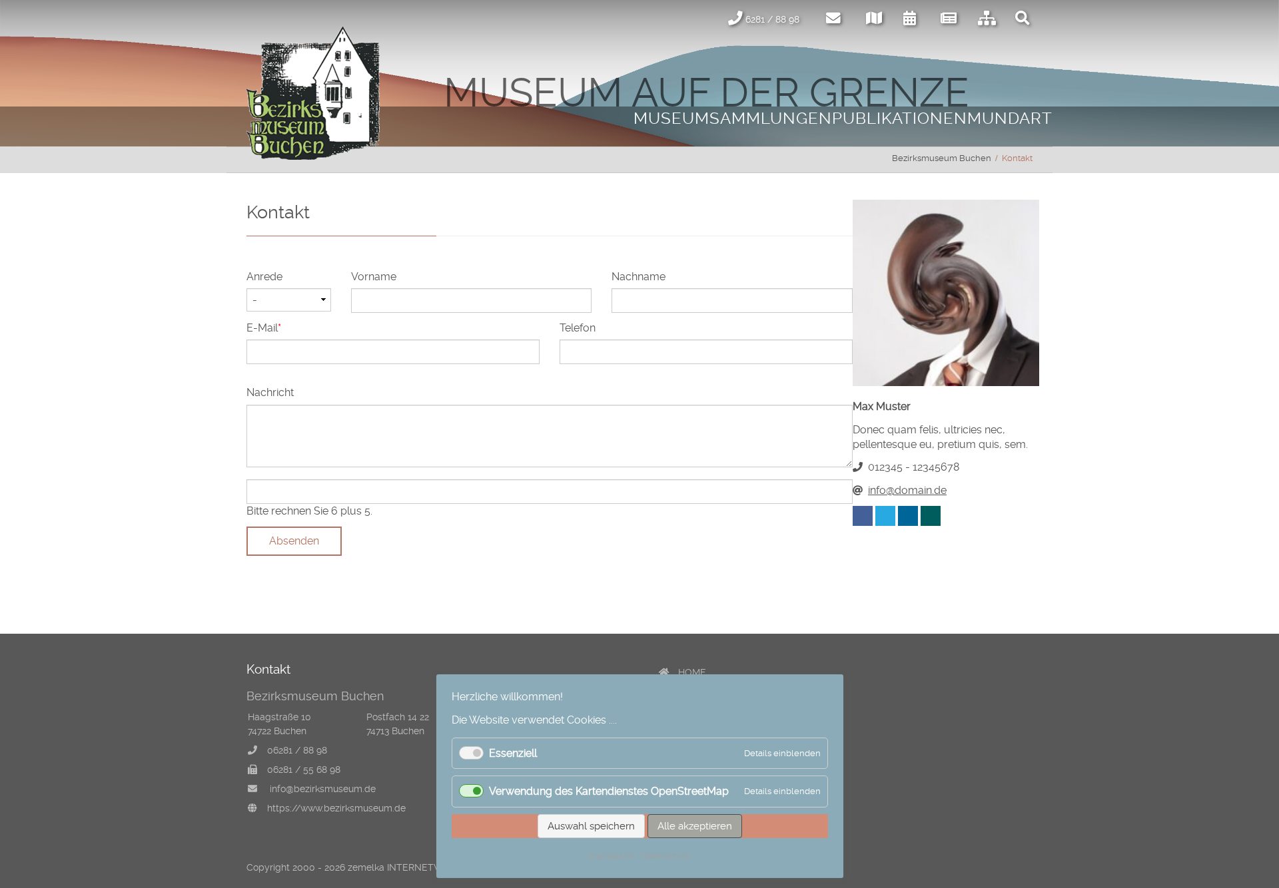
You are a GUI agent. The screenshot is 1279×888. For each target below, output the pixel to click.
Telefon (578, 328)
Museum (671, 118)
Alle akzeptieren (694, 826)
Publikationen (899, 118)
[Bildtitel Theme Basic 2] (313, 156)
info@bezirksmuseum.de (323, 788)
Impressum (611, 856)
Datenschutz (666, 856)
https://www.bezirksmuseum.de (336, 808)
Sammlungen (770, 118)
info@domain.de (907, 490)
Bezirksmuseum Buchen (941, 158)
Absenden (294, 541)
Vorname (373, 276)
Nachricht (270, 392)
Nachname (638, 276)
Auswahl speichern (591, 826)
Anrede (264, 276)
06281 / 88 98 (297, 750)
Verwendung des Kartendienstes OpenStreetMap (609, 791)
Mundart (1010, 118)
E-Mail (270, 327)
